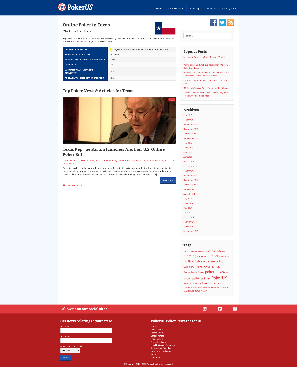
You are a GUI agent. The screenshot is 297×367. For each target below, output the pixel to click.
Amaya (185, 251)
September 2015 (191, 138)
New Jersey (207, 261)
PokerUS (159, 160)
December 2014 (190, 175)
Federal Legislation (115, 160)
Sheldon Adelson (213, 283)
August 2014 (189, 194)
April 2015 (187, 156)
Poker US (187, 283)
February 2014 (190, 221)
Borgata (201, 251)
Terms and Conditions (161, 351)
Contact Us (211, 8)
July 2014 (187, 198)
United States (200, 287)
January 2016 (189, 119)
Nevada (193, 261)
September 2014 (191, 189)
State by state (157, 335)
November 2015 (190, 129)
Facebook (213, 22)
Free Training (157, 338)
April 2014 (187, 212)
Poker (201, 272)
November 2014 (190, 180)
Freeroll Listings (175, 8)
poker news (148, 160)
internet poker (202, 256)
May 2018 (187, 115)
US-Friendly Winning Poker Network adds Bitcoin (205, 88)
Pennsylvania (190, 272)
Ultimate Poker (188, 288)
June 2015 (188, 147)
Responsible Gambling (161, 348)
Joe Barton (137, 160)
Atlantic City (193, 251)
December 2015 (190, 124)
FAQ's (153, 354)
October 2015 (189, 133)
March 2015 (188, 161)
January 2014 (189, 226)
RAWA (198, 283)
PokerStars (203, 278)
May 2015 (187, 152)
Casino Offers (157, 332)
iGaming (189, 255)
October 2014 (189, 184)
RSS (230, 22)
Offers (159, 8)
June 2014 (188, 203)
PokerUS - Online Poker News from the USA (75, 7)
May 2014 (187, 207)
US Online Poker (213, 287)
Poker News (88, 160)
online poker (202, 266)
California (210, 251)
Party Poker (216, 267)
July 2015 (187, 143)
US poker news (191, 290)
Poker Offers (157, 329)
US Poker (224, 287)
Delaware (221, 251)
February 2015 (190, 166)
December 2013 (190, 231)
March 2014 (188, 217)
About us (155, 326)
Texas (172, 100)
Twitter (222, 22)
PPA (193, 284)
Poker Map (195, 8)
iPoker (128, 160)
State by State (229, 8)
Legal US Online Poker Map (163, 345)
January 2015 (189, 170)
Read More (168, 180)
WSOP (204, 290)
